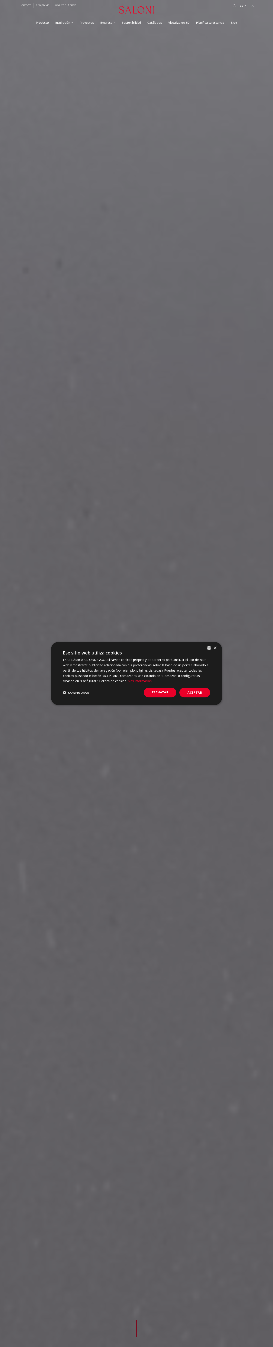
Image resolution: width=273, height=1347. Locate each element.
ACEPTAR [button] (194, 692)
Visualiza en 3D (179, 23)
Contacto (25, 5)
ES (242, 5)
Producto (42, 23)
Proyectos (87, 23)
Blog (234, 23)
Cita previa (42, 5)
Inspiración (62, 23)
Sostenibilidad (131, 23)
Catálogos (154, 23)
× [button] (214, 647)
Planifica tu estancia (210, 23)
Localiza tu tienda (65, 5)
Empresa (106, 23)
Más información (140, 681)
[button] (76, 692)
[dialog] (136, 673)
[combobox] (209, 648)
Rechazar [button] (160, 692)
